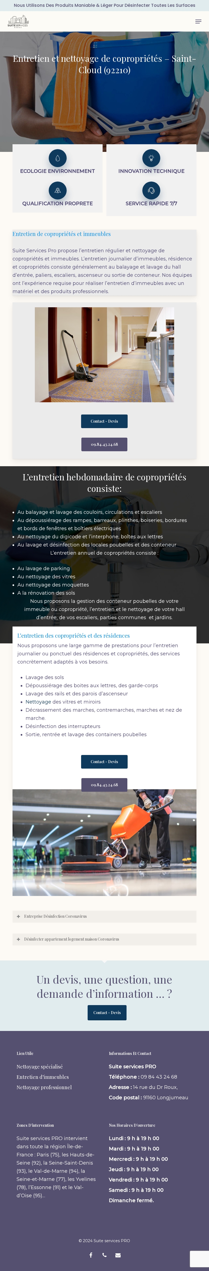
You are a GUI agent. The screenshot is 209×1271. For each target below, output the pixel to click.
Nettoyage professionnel (44, 1087)
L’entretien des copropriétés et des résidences (73, 635)
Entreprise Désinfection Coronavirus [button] (55, 916)
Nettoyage (38, 702)
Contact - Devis (107, 1012)
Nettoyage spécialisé (40, 1066)
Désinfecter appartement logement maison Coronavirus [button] (71, 939)
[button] (198, 21)
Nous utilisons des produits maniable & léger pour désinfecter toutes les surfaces (104, 5)
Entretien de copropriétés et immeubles (62, 233)
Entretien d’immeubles (43, 1077)
